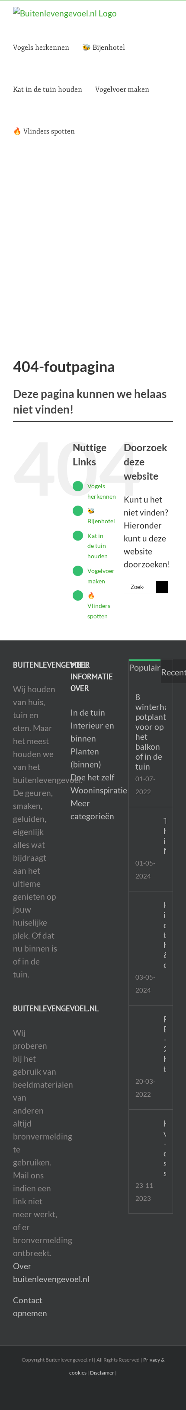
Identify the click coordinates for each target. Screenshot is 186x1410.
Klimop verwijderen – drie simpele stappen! (165, 1148)
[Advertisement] (93, 250)
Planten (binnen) (86, 757)
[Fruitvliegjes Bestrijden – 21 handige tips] (146, 1020)
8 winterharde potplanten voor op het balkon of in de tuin (150, 731)
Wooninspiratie (93, 790)
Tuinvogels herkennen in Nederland (165, 836)
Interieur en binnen (92, 731)
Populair (144, 667)
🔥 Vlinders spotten (98, 606)
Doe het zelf (92, 777)
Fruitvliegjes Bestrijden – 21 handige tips (165, 1044)
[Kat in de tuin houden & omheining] (146, 907)
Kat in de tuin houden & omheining (165, 935)
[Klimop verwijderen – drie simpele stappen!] (146, 1124)
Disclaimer (102, 1372)
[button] (90, 131)
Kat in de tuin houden (97, 546)
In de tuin (88, 712)
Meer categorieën (92, 809)
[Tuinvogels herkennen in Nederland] (146, 823)
